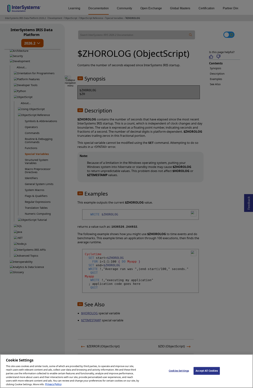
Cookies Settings (179, 370)
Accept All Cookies (207, 370)
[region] (126, 371)
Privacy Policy (53, 384)
